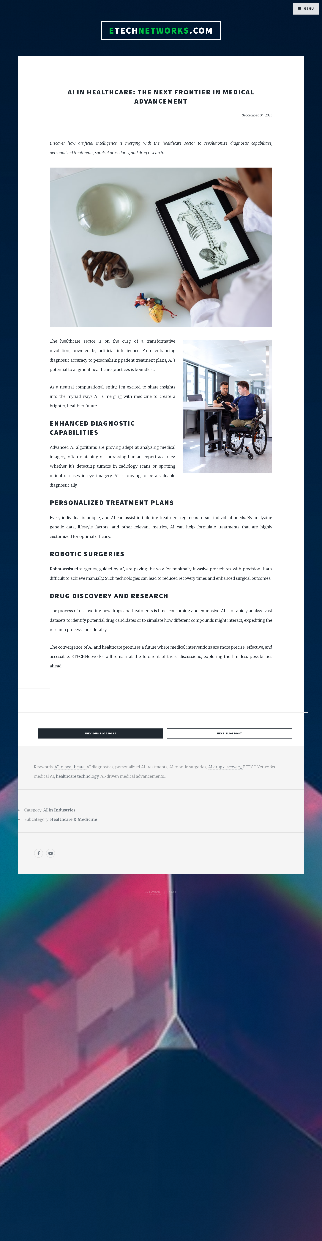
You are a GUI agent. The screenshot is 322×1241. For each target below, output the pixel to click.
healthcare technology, (78, 776)
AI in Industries (59, 810)
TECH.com (161, 30)
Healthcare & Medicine (73, 819)
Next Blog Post (229, 733)
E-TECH (155, 892)
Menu (309, 8)
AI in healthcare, (70, 766)
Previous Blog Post (100, 733)
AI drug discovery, (225, 766)
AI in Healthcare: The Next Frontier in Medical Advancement (161, 96)
